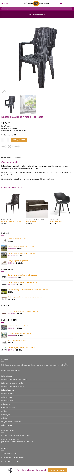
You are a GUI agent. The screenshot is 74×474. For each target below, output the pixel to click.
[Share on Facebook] (6, 146)
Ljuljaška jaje (5, 415)
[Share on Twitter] (9, 146)
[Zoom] (4, 91)
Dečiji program (6, 404)
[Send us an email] (66, 364)
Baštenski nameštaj (8, 394)
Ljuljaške (4, 418)
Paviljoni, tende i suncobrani (11, 422)
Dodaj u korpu (57, 470)
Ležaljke (4, 411)
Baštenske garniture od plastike (12, 383)
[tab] (6, 157)
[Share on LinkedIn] (19, 146)
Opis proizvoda (6, 157)
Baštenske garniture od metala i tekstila (14, 380)
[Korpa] (61, 3)
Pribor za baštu (6, 425)
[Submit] (70, 8)
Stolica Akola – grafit (56, 221)
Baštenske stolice (40, 14)
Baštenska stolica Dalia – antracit (11, 221)
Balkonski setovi (6, 376)
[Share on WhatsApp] (3, 146)
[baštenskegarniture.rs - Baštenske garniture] (37, 3)
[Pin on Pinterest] (16, 146)
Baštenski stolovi (7, 401)
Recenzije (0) (16, 157)
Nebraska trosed (31, 221)
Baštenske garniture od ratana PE (12, 387)
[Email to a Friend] (12, 146)
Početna (31, 14)
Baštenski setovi (6, 397)
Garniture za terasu (8, 408)
